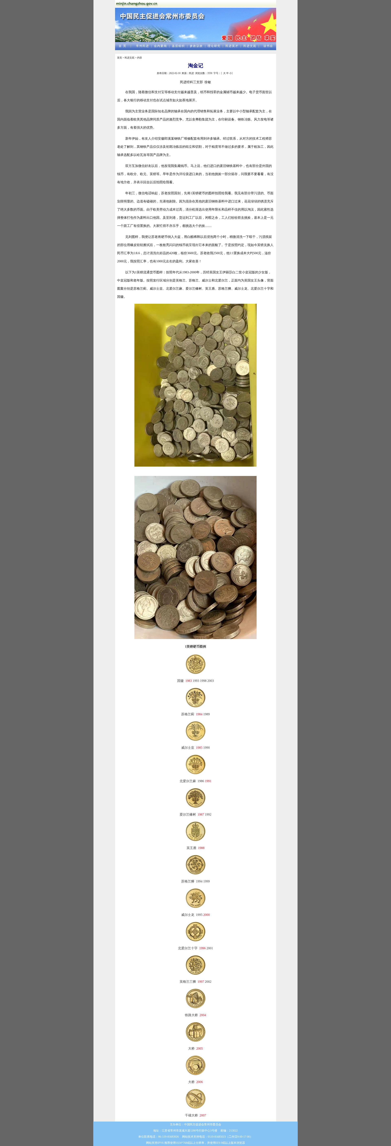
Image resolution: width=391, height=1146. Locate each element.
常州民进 (142, 45)
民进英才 (231, 45)
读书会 (268, 45)
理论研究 (214, 45)
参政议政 (196, 45)
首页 (119, 57)
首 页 (122, 45)
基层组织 (178, 45)
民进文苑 (249, 45)
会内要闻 (160, 45)
